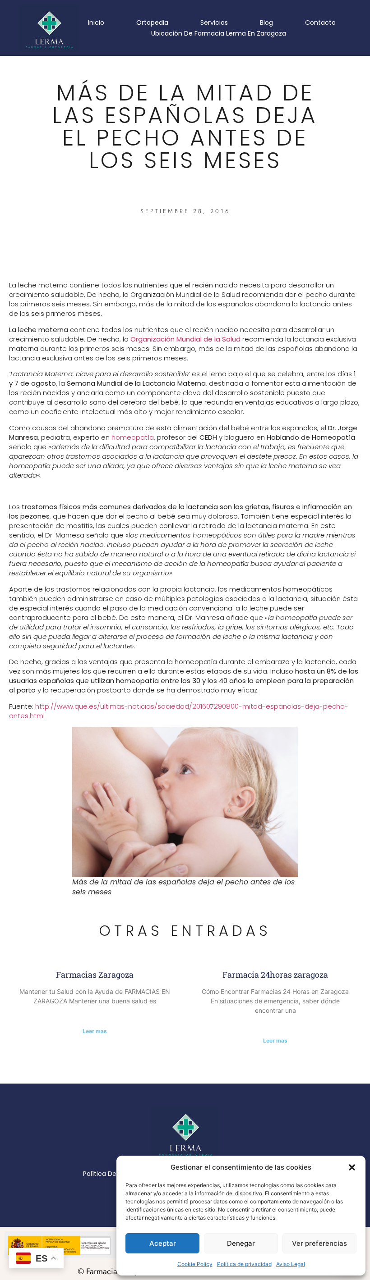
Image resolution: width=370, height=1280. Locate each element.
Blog (266, 22)
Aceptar (162, 1243)
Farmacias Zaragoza (95, 974)
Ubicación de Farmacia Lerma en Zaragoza (218, 33)
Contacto (320, 22)
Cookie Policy (195, 1264)
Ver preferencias (319, 1243)
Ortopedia (152, 22)
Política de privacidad (244, 1264)
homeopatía (132, 437)
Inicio (96, 22)
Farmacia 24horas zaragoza (275, 974)
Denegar (241, 1243)
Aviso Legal (290, 1264)
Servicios (214, 22)
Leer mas (95, 1031)
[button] (351, 1167)
